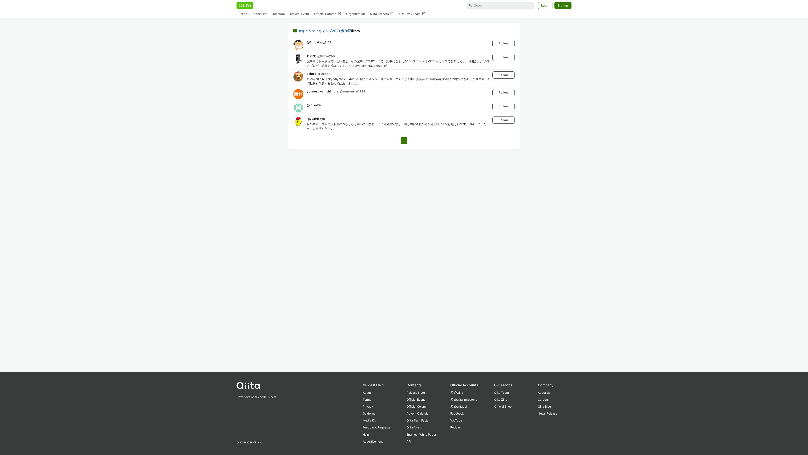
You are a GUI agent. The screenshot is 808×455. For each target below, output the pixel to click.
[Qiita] (245, 5)
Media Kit (369, 420)
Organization (355, 14)
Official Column (327, 14)
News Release (547, 413)
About (367, 392)
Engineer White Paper (421, 434)
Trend (243, 14)
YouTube (456, 420)
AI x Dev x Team (412, 14)
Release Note (416, 392)
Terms (367, 399)
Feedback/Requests (376, 427)
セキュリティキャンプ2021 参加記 (324, 31)
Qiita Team (501, 392)
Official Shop (503, 406)
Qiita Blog (544, 406)
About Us (544, 392)
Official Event (299, 14)
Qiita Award (414, 427)
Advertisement (373, 441)
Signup (563, 5)
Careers (543, 399)
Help (366, 434)
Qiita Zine (500, 399)
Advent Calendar (418, 413)
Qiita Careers (381, 14)
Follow (503, 43)
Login (545, 5)
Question (278, 14)
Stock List (259, 14)
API (409, 441)
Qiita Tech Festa (418, 420)
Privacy (368, 406)
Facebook (457, 413)
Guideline (369, 413)
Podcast (456, 427)
